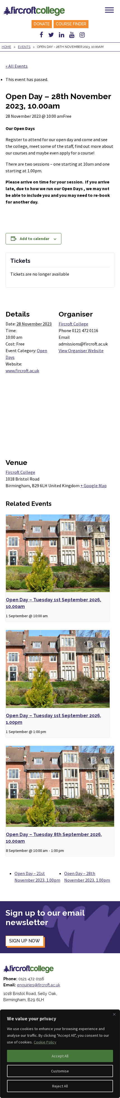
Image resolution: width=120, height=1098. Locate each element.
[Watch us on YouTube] (72, 35)
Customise (60, 1071)
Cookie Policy (45, 1042)
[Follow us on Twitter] (51, 35)
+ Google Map (93, 485)
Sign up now (24, 940)
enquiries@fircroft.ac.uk (38, 984)
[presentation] (58, 553)
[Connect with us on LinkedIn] (61, 35)
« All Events (17, 66)
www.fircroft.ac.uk (22, 370)
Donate (42, 24)
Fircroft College (73, 324)
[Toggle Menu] (109, 10)
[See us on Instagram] (82, 35)
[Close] (114, 1014)
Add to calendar (34, 238)
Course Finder (71, 24)
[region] (60, 1053)
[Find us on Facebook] (41, 35)
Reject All (60, 1086)
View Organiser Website (81, 350)
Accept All (60, 1055)
